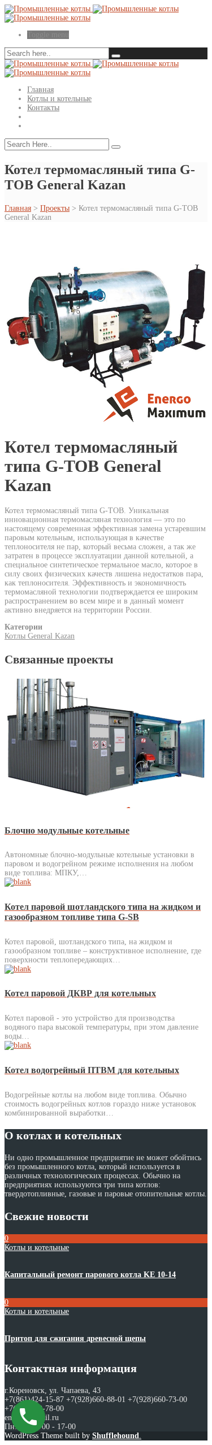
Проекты (55, 208)
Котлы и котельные (59, 98)
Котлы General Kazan (40, 636)
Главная (40, 89)
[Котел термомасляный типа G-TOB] (106, 421)
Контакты (43, 107)
